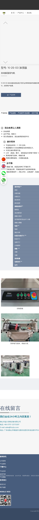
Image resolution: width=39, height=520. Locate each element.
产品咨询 (12, 95)
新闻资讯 (3, 456)
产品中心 (21, 13)
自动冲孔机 (18, 475)
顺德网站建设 (26, 475)
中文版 (3, 162)
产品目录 (3, 471)
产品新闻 (3, 464)
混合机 (29, 13)
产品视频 (3, 477)
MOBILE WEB (5, 492)
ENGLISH (3, 168)
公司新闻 (3, 461)
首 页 (13, 13)
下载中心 (3, 467)
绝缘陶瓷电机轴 (9, 475)
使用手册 (3, 474)
